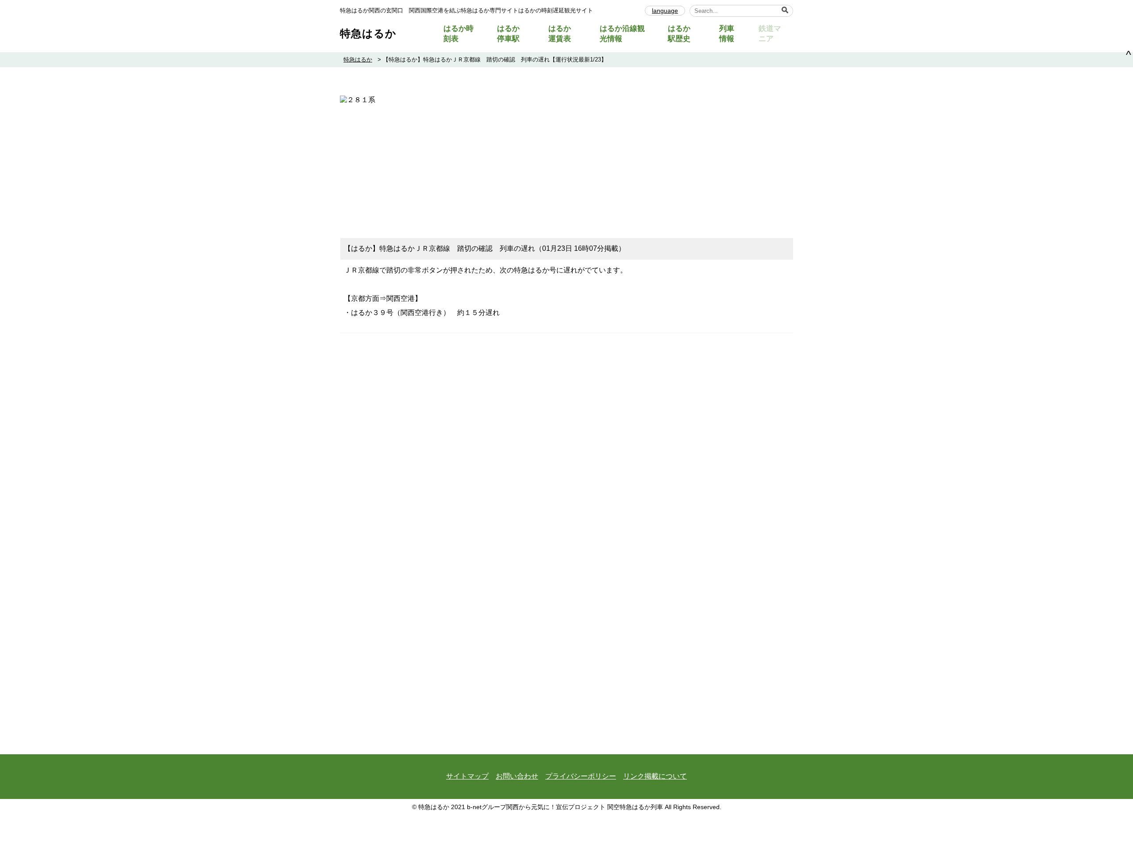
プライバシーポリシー (580, 776)
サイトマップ (467, 776)
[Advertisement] (566, 167)
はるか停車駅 (508, 33)
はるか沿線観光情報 (622, 33)
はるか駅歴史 (679, 33)
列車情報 (726, 33)
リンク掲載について (655, 776)
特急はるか (368, 33)
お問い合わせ (517, 776)
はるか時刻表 (458, 33)
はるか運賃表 (559, 33)
